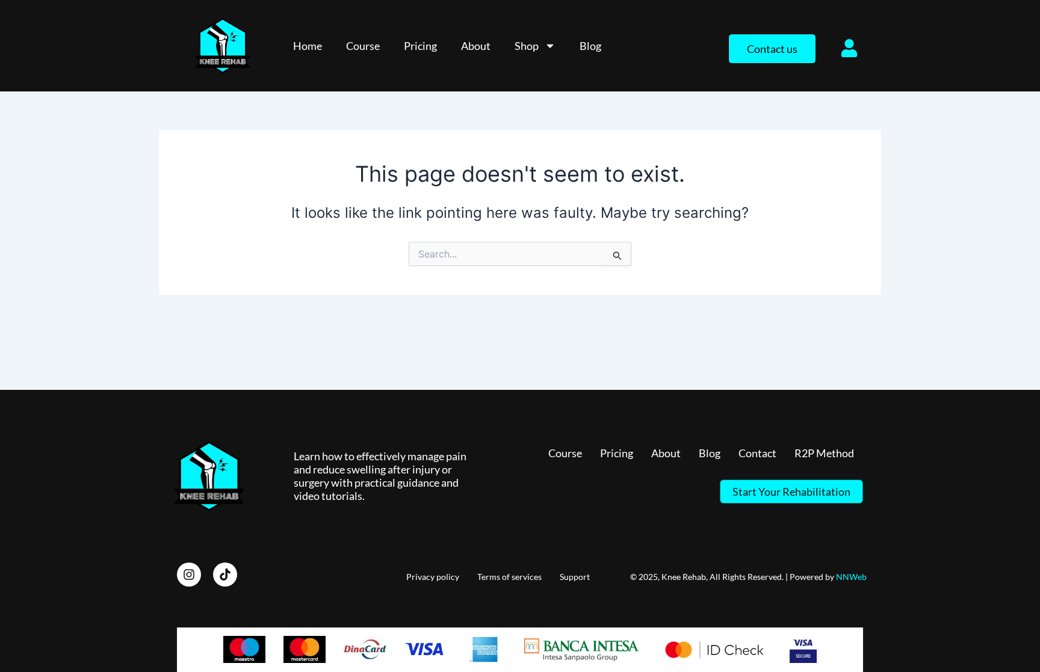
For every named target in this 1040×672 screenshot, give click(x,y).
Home (307, 45)
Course (363, 45)
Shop (527, 45)
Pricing (420, 45)
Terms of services (509, 577)
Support (575, 577)
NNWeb (851, 577)
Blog (590, 45)
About (476, 45)
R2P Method (824, 453)
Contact (757, 453)
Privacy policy (432, 577)
